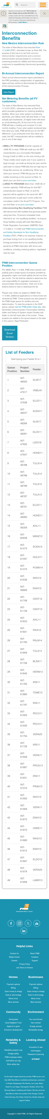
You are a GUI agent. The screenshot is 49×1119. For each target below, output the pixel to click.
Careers (14, 960)
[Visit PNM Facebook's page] (12, 922)
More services (13, 1002)
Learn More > (23, 22)
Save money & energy (13, 991)
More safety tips (13, 1064)
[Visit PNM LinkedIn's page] (24, 930)
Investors (34, 957)
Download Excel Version (9, 333)
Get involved (36, 1022)
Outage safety (13, 1053)
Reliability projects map (13, 1050)
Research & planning (36, 1054)
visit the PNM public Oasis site (28, 306)
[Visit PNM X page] (29, 922)
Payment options (13, 984)
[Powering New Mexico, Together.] (6, 4)
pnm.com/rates (29, 180)
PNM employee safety (13, 1057)
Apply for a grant (13, 1026)
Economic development (13, 1029)
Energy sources (36, 1026)
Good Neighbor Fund (13, 1022)
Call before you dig (13, 1060)
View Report (8, 92)
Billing (13, 987)
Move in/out (13, 998)
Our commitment (35, 1019)
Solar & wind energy (13, 994)
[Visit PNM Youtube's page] (37, 922)
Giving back (13, 1019)
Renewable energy (36, 1029)
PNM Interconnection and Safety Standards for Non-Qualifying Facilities (23, 232)
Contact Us (14, 953)
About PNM (34, 953)
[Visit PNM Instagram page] (20, 922)
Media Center (14, 957)
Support (35, 960)
